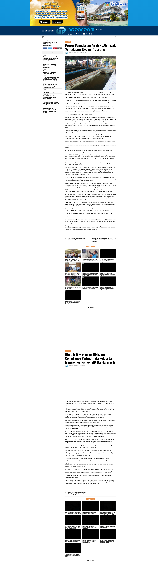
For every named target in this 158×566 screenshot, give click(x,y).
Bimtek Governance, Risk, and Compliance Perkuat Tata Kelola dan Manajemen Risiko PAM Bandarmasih (50, 58)
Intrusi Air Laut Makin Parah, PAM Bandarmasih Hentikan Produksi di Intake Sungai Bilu (51, 103)
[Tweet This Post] (50, 48)
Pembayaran (101, 37)
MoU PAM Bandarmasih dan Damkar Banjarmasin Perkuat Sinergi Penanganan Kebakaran (51, 72)
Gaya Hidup (75, 37)
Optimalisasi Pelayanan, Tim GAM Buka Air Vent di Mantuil (50, 91)
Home (79, 37)
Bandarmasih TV (85, 37)
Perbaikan (61, 37)
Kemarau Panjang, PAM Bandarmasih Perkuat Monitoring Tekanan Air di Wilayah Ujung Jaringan (50, 110)
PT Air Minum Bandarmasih (78, 488)
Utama (86, 488)
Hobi (70, 37)
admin (71, 53)
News (56, 37)
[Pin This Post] (55, 48)
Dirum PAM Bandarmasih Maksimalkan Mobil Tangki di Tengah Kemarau (49, 97)
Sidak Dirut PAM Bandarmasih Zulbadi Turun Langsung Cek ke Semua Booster (50, 66)
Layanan (65, 37)
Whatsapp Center (93, 37)
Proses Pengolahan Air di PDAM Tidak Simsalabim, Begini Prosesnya (50, 44)
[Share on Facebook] (45, 48)
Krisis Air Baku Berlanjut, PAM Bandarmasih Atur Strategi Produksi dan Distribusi (50, 86)
